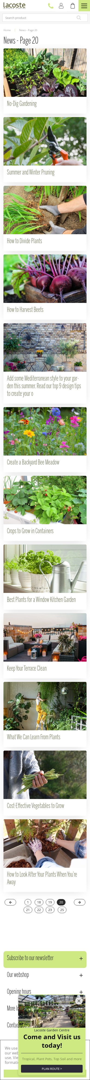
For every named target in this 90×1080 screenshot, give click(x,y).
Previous (10, 902)
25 (62, 910)
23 (50, 910)
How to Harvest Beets (25, 310)
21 (28, 910)
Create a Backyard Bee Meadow (33, 462)
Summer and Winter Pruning (30, 172)
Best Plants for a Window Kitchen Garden (41, 600)
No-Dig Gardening (22, 104)
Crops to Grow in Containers (30, 531)
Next (79, 902)
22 (39, 910)
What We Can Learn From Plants (33, 737)
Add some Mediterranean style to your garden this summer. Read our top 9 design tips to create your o (44, 386)
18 (39, 902)
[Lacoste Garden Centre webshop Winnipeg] (14, 5)
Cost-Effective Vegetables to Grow (35, 806)
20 (61, 902)
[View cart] (72, 6)
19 (50, 902)
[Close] (79, 1001)
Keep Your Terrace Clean (27, 669)
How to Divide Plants (24, 241)
